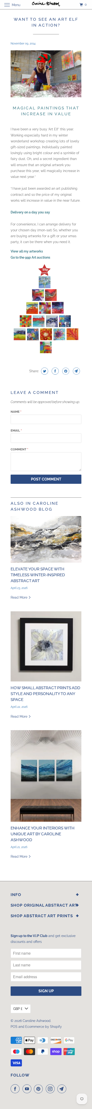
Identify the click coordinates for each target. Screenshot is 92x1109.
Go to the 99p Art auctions (30, 257)
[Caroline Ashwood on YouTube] (27, 1088)
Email (16, 430)
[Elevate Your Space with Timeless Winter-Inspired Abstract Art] (46, 539)
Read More (19, 597)
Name (16, 411)
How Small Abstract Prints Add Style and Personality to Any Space (45, 693)
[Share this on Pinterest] (65, 371)
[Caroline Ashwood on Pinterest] (39, 1088)
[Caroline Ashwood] (46, 4)
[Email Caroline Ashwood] (62, 1088)
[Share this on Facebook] (54, 371)
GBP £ (17, 1009)
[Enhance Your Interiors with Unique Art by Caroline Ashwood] (46, 776)
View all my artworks (27, 251)
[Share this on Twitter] (44, 371)
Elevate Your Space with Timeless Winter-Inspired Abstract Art (38, 575)
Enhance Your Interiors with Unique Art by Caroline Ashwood (43, 834)
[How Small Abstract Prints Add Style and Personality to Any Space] (46, 646)
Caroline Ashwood (36, 1021)
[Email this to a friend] (76, 371)
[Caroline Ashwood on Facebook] (16, 1088)
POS (14, 1027)
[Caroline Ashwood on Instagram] (51, 1088)
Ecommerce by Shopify (43, 1027)
